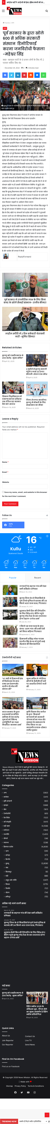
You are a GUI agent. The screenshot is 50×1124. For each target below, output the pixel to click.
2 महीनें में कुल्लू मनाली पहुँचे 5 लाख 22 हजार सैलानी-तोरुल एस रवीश (36, 372)
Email (5, 472)
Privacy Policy (20, 1086)
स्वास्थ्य (6, 842)
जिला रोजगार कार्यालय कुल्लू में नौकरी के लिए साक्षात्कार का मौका (36, 402)
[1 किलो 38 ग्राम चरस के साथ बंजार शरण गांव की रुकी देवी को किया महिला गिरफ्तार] (10, 630)
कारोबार (6, 797)
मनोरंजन (6, 830)
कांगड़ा (8, 855)
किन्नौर (8, 859)
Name (5, 462)
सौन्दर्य (6, 838)
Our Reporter (7, 1045)
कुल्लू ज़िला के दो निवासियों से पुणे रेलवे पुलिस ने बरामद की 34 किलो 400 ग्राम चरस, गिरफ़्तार (33, 601)
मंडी (7, 876)
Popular (12, 577)
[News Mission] (14, 11)
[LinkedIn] (18, 75)
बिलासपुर (8, 871)
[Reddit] (30, 75)
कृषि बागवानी (8, 801)
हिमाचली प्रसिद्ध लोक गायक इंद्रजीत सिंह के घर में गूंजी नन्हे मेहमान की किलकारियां (32, 641)
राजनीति (6, 834)
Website (5, 482)
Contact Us (30, 1036)
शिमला (8, 884)
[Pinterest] (24, 75)
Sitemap (9, 1086)
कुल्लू (7, 863)
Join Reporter (7, 1040)
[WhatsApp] (43, 75)
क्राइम (6, 805)
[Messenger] (37, 75)
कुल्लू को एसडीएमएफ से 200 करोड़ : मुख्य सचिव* (13, 356)
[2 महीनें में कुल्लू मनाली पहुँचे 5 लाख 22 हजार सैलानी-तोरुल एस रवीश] (37, 360)
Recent (37, 577)
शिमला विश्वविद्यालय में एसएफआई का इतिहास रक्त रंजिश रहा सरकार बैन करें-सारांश (12, 400)
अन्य (12, 23)
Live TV (28, 1040)
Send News (30, 1045)
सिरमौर (8, 888)
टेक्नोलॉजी (7, 813)
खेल (5, 809)
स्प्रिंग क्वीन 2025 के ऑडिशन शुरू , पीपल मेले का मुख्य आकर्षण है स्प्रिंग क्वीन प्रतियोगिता (37, 1010)
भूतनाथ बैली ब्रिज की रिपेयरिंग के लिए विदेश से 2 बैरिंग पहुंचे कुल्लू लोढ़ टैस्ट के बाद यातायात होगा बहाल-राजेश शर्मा (32, 614)
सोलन (7, 892)
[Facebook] (5, 75)
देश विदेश (7, 818)
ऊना (7, 851)
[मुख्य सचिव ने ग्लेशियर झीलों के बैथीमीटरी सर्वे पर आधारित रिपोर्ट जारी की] (37, 670)
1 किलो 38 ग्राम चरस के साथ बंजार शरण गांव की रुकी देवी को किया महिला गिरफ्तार (32, 629)
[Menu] (3, 12)
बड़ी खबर (7, 826)
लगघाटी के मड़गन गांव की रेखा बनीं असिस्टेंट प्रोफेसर (32, 587)
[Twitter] (11, 75)
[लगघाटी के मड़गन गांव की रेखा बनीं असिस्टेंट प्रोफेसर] (10, 590)
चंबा (7, 867)
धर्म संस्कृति (7, 822)
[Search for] (46, 12)
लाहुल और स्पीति (11, 880)
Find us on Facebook (10, 1066)
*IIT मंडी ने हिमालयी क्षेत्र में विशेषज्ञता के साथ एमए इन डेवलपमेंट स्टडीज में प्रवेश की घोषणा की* (12, 683)
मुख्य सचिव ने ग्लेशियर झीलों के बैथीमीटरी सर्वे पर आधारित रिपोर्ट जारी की (36, 682)
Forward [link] (27, 256)
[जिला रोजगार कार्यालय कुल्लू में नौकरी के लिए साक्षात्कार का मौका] (37, 389)
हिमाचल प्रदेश (8, 847)
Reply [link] (20, 256)
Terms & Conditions (36, 1086)
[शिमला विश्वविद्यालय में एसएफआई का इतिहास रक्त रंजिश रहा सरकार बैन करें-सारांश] (13, 388)
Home (7, 23)
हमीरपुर (8, 896)
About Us (6, 1036)
